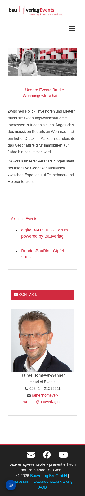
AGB (42, 487)
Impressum (20, 481)
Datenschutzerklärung (53, 481)
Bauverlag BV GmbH (48, 475)
